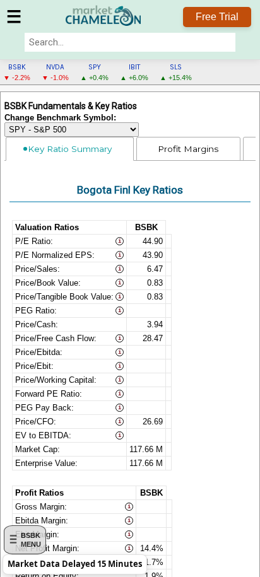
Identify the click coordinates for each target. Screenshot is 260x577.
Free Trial (217, 16)
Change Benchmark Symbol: (60, 118)
